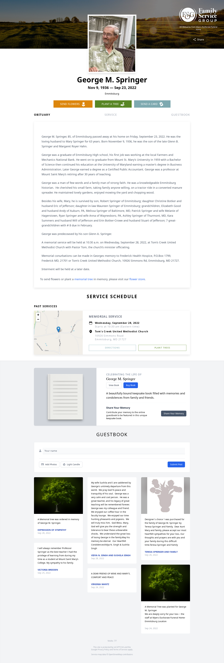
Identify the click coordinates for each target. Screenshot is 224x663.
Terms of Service (120, 649)
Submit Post (176, 464)
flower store (137, 279)
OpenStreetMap (115, 654)
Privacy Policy (103, 649)
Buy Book (130, 385)
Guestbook (180, 114)
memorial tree (83, 279)
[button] (58, 329)
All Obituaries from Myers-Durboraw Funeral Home (198, 28)
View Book (114, 385)
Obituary (42, 114)
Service (111, 114)
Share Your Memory (174, 413)
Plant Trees (162, 347)
